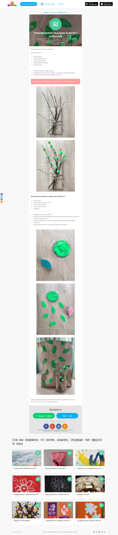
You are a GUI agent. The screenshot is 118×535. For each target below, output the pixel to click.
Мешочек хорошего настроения (55, 468)
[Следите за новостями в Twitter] (99, 532)
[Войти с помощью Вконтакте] (58, 426)
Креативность (62, 12)
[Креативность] (55, 24)
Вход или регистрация (29, 4)
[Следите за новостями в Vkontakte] (94, 532)
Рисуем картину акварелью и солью (25, 468)
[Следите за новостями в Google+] (105, 532)
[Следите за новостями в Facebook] (97, 532)
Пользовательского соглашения (61, 429)
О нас (43, 531)
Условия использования (65, 531)
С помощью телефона (44, 415)
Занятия (60, 4)
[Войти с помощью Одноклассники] (65, 426)
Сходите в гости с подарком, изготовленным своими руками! (90, 468)
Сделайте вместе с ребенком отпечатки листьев (58, 520)
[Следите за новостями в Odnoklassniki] (102, 532)
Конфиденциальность (52, 531)
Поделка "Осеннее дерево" (22, 520)
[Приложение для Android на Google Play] (91, 4)
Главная (46, 12)
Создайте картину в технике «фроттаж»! (89, 520)
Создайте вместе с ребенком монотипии (26, 494)
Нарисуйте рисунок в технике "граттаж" (57, 494)
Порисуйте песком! (83, 494)
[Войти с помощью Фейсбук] (46, 426)
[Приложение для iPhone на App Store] (106, 4)
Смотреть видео (50, 4)
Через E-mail (67, 415)
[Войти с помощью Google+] (52, 426)
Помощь (75, 531)
